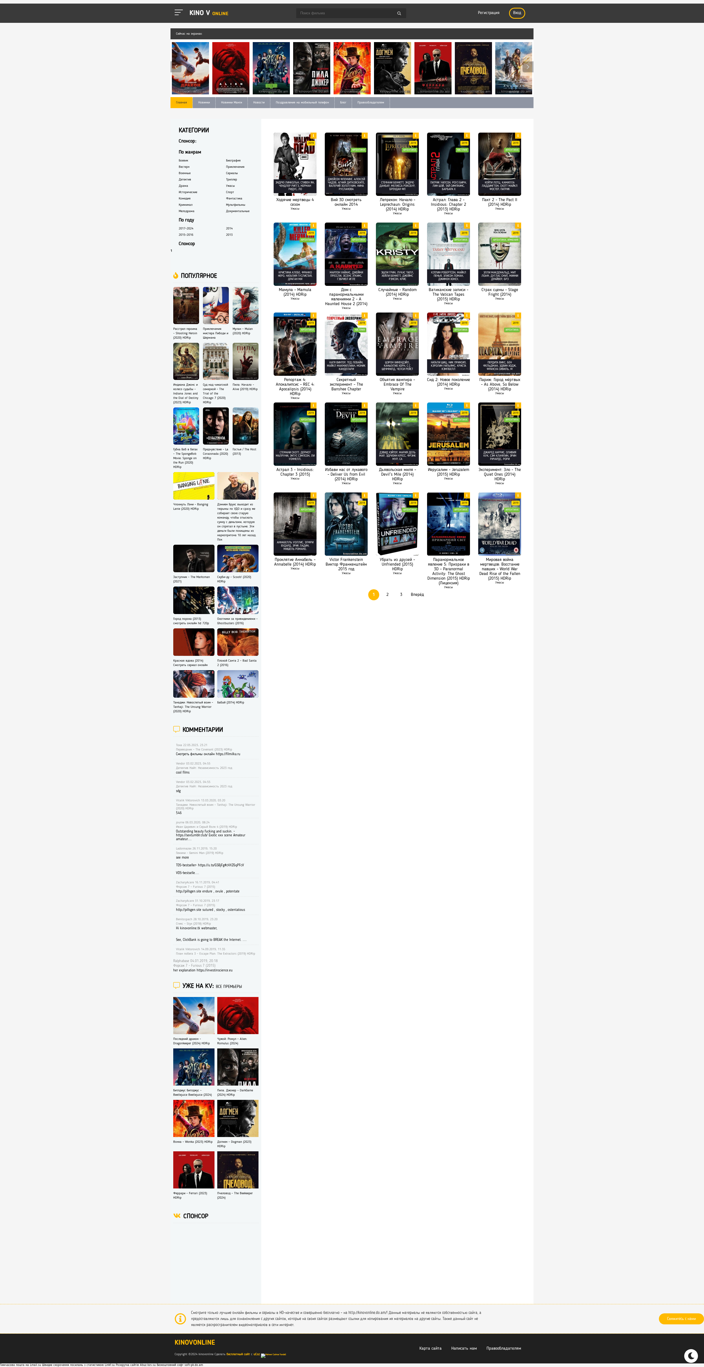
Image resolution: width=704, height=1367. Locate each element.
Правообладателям (371, 102)
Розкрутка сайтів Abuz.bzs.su (136, 1365)
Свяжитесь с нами (681, 1319)
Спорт (230, 192)
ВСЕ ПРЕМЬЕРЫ (229, 987)
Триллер (231, 179)
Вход (517, 13)
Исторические (188, 192)
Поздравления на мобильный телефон (302, 102)
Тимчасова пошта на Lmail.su (20, 1365)
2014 (229, 228)
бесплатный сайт (238, 1354)
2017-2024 (186, 228)
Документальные (237, 211)
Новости (259, 102)
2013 (229, 235)
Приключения (235, 167)
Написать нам (464, 1348)
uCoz (257, 1354)
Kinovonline (195, 1342)
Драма (183, 186)
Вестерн (184, 167)
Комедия (185, 198)
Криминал (186, 205)
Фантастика (234, 198)
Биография (233, 160)
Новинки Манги (231, 102)
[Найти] (399, 13)
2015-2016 (186, 235)
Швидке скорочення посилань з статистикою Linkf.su (78, 1365)
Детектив (185, 179)
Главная (181, 102)
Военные (185, 173)
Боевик (183, 160)
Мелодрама (186, 211)
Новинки (204, 102)
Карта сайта (430, 1348)
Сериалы (232, 173)
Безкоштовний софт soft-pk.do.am (180, 1365)
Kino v (208, 13)
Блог (343, 102)
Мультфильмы (235, 205)
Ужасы (295, 208)
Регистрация (488, 13)
